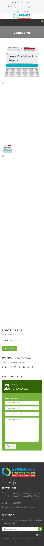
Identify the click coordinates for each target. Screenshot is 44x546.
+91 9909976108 (20, 389)
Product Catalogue (23, 11)
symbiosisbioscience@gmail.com (25, 7)
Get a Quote (9, 348)
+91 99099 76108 (24, 2)
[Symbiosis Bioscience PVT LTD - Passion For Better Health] (21, 16)
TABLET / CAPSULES (22, 358)
